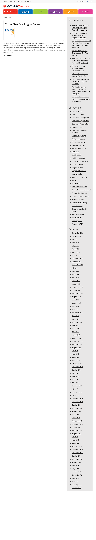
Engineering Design (79, 136)
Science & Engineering (25, 11)
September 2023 (77, 293)
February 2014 (77, 446)
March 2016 (76, 418)
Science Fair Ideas (78, 199)
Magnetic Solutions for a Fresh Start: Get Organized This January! (81, 99)
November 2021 (77, 313)
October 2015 (76, 427)
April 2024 (75, 278)
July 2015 (75, 437)
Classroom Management (80, 118)
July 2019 (75, 351)
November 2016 (77, 402)
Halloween (75, 152)
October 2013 (76, 456)
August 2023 (76, 297)
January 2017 (76, 395)
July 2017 (75, 389)
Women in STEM (78, 224)
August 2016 (76, 411)
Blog (5, 1)
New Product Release (79, 187)
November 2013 (77, 453)
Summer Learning (78, 214)
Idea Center (85, 12)
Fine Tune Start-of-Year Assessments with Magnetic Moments (80, 35)
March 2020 (76, 335)
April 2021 (75, 316)
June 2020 (75, 325)
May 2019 (75, 357)
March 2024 (76, 281)
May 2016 (75, 415)
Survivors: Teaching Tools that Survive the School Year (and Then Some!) (81, 60)
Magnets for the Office (80, 177)
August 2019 (76, 348)
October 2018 (76, 370)
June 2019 (75, 354)
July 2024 (75, 268)
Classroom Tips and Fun (80, 124)
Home (5, 17)
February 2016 (77, 421)
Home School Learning (80, 161)
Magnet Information (79, 171)
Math (40, 12)
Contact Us (28, 1)
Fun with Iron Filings (79, 148)
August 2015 (76, 434)
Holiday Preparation (79, 158)
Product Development (79, 193)
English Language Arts (55, 11)
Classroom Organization (80, 121)
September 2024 (77, 265)
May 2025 (75, 246)
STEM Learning (77, 206)
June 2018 (75, 376)
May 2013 (75, 469)
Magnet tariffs (77, 174)
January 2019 (76, 364)
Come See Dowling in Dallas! (23, 24)
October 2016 (76, 405)
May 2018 (75, 379)
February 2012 (77, 485)
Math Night (76, 183)
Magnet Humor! (77, 168)
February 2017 (77, 392)
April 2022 (75, 306)
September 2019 (77, 344)
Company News (77, 127)
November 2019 (77, 341)
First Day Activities (78, 142)
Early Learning (70, 12)
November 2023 (77, 287)
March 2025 (76, 252)
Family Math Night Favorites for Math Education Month (78, 68)
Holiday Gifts (76, 155)
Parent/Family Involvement (81, 190)
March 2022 (76, 309)
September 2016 (77, 408)
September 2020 (77, 322)
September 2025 (77, 233)
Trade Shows (76, 218)
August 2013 (76, 462)
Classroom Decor (78, 114)
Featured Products (78, 139)
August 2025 (76, 236)
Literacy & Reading (78, 164)
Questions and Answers (80, 196)
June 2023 (75, 300)
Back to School (77, 111)
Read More (7, 55)
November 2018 (77, 367)
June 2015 (75, 440)
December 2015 (77, 424)
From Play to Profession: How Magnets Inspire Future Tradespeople (80, 27)
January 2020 (76, 338)
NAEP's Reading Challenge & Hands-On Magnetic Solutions (81, 81)
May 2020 (75, 329)
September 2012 (77, 475)
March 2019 (76, 360)
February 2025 (77, 255)
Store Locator (12, 1)
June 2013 (75, 465)
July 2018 (75, 373)
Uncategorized (77, 221)
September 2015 (77, 430)
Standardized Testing (79, 203)
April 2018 (75, 383)
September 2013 (77, 459)
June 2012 (75, 478)
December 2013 (77, 450)
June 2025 (75, 243)
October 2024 (76, 262)
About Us (20, 1)
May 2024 (75, 274)
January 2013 (76, 472)
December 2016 (77, 399)
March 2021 (76, 319)
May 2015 (75, 443)
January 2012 (76, 488)
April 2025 (75, 249)
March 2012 (76, 481)
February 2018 (77, 386)
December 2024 (77, 258)
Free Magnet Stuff (78, 145)
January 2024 (76, 284)
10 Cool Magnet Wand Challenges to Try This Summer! (80, 53)
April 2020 (75, 332)
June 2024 (75, 271)
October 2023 (76, 290)
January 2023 (76, 303)
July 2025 (75, 239)
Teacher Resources (10, 12)
